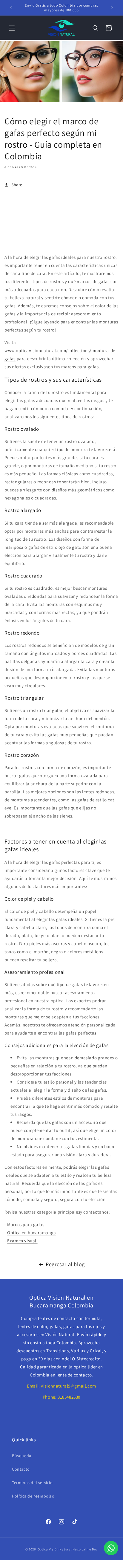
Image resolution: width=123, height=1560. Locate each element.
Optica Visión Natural (55, 1549)
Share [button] (16, 184)
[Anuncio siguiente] (112, 7)
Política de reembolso (33, 1496)
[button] (12, 28)
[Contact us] (111, 1548)
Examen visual (22, 1240)
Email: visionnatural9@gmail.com (61, 1386)
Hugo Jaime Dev (85, 1549)
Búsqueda (21, 1455)
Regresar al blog (65, 1264)
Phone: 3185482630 (61, 1397)
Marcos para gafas (26, 1224)
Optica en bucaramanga (31, 1232)
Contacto (21, 1469)
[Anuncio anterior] (11, 7)
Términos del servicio (32, 1482)
